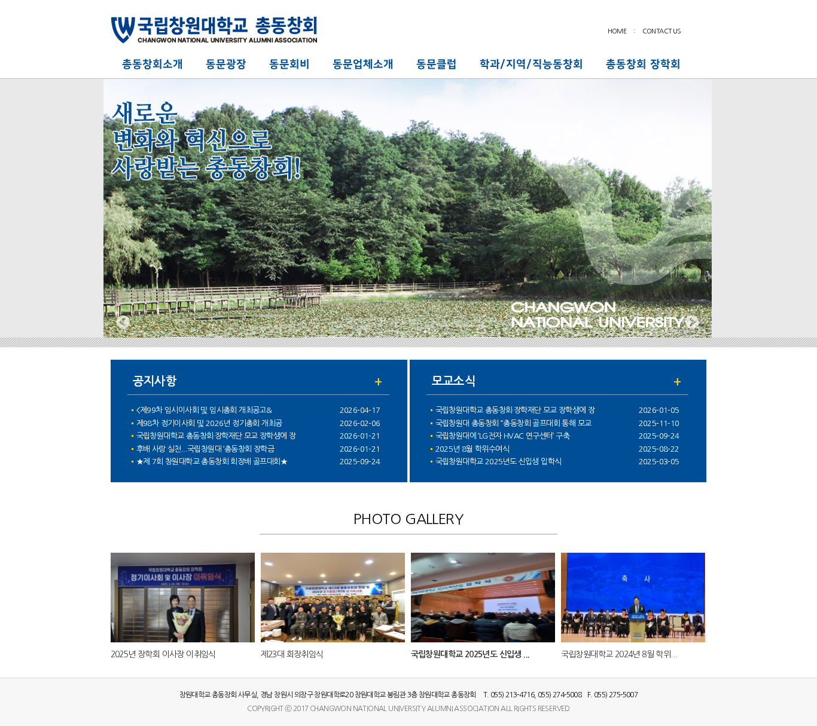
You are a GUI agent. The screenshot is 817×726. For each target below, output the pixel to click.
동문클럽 (436, 64)
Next (692, 322)
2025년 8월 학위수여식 (472, 449)
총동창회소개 (152, 64)
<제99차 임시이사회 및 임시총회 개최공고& (204, 410)
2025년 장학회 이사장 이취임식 (163, 654)
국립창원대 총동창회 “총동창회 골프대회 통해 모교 (513, 423)
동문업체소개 (363, 64)
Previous (123, 322)
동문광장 (226, 64)
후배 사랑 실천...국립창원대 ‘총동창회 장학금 (205, 449)
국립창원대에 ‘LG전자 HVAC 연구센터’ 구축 (502, 436)
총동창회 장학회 (643, 64)
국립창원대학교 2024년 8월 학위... (619, 654)
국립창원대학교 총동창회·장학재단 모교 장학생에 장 (216, 436)
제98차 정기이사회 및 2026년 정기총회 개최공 (209, 423)
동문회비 (289, 64)
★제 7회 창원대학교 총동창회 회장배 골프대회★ (211, 461)
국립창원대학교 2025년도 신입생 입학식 (498, 461)
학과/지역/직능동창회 (531, 64)
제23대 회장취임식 (292, 654)
